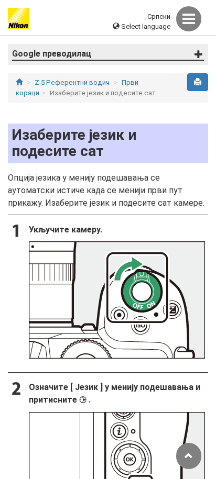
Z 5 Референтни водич (72, 82)
